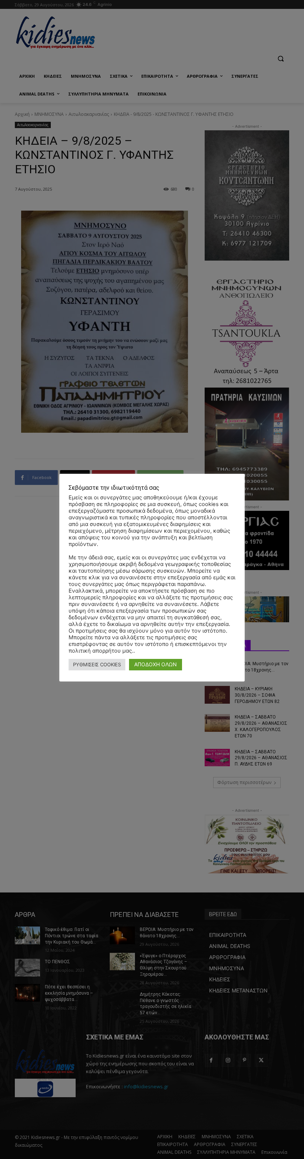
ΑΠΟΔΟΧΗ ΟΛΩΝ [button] (155, 664)
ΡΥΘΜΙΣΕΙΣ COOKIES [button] (97, 664)
